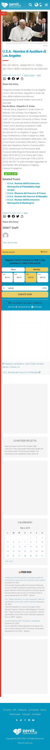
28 (25, 556)
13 (19, 547)
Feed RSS (26, 572)
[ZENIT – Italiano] (13, 5)
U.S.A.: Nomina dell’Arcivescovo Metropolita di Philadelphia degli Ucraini (23, 186)
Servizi (43, 710)
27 (19, 556)
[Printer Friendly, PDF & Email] (10, 173)
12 (13, 547)
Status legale (14, 714)
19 (13, 551)
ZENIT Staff (29, 75)
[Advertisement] (25, 343)
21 (25, 551)
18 (8, 551)
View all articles (9, 242)
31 (42, 556)
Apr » (12, 561)
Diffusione (22, 710)
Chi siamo (7, 710)
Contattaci (36, 714)
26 (13, 556)
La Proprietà (33, 710)
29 (31, 556)
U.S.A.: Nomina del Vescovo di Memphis (27, 196)
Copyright (26, 714)
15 (31, 547)
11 (8, 547)
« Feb (7, 561)
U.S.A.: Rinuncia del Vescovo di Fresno (26, 193)
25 (8, 556)
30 (37, 556)
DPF (15, 710)
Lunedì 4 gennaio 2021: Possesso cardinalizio (22, 621)
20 (19, 551)
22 (31, 551)
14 (25, 547)
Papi (3, 13)
